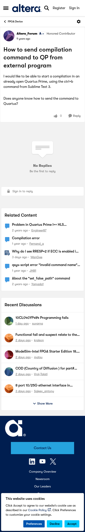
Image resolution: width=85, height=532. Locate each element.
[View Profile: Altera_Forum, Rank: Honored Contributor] (8, 35)
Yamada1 (37, 284)
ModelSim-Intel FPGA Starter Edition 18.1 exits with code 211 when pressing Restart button (47, 352)
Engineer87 (38, 230)
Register (59, 8)
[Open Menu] (79, 21)
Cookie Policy (37, 510)
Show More (45, 403)
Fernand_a (36, 243)
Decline (55, 523)
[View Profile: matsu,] (9, 354)
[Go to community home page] (27, 8)
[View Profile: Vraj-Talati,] (9, 371)
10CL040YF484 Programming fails (41, 318)
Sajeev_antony (44, 391)
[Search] (46, 8)
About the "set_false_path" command (41, 278)
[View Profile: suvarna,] (9, 321)
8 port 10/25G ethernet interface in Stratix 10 (42, 385)
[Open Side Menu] (6, 8)
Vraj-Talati (41, 374)
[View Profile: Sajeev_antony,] (9, 388)
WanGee (36, 257)
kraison (39, 340)
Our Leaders (42, 486)
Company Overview (42, 471)
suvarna (37, 323)
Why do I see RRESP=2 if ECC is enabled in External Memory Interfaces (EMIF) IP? (45, 251)
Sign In (74, 8)
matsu (38, 357)
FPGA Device (15, 21)
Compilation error (26, 238)
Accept (71, 523)
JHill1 (32, 270)
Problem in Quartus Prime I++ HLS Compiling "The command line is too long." (45, 225)
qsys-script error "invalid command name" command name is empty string (44, 265)
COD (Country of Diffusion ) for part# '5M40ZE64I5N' (44, 368)
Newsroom (43, 479)
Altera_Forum (27, 33)
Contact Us (42, 448)
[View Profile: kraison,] (9, 338)
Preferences (34, 523)
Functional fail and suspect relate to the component (46, 335)
